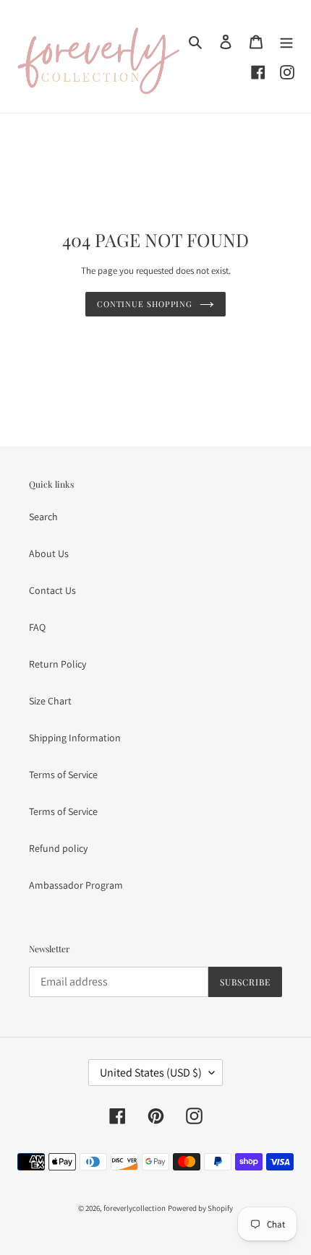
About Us (49, 553)
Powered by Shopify (200, 1208)
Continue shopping (144, 303)
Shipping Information (75, 737)
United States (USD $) (151, 1072)
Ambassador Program (76, 885)
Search (43, 516)
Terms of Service (63, 774)
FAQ (37, 627)
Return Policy (57, 663)
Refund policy (58, 848)
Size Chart (50, 700)
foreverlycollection (134, 1208)
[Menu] (286, 42)
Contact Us (52, 590)
